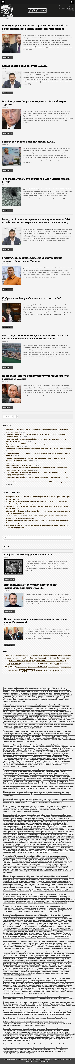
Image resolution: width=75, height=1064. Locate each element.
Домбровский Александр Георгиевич (27, 780)
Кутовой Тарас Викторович (47, 852)
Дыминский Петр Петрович (38, 783)
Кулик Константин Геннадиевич (32, 849)
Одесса (57, 661)
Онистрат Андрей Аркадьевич (27, 908)
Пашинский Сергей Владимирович (25, 922)
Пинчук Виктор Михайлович (25, 926)
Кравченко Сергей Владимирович (28, 839)
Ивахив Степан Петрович (12, 808)
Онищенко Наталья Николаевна (15, 910)
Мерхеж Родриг (54, 886)
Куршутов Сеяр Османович (26, 852)
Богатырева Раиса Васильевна (48, 718)
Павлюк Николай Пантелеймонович (17, 917)
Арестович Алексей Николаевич (31, 696)
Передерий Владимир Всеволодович (53, 922)
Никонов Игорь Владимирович (38, 901)
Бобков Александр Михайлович (24, 718)
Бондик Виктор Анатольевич (53, 723)
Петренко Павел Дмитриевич (31, 923)
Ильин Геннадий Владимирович (36, 810)
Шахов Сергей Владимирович (34, 1029)
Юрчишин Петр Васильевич (61, 1044)
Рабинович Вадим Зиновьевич (15, 941)
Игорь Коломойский (60, 658)
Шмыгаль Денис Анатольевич (22, 1037)
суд (54, 670)
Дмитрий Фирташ (37, 658)
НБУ (44, 660)
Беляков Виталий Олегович (13, 715)
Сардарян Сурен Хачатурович (14, 954)
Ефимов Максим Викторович (39, 788)
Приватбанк (24, 663)
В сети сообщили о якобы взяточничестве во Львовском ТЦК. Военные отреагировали (38, 449)
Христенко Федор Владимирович (57, 1014)
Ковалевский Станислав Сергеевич (59, 826)
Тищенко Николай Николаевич (32, 983)
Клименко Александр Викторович (16, 823)
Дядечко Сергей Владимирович (62, 783)
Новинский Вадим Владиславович (29, 903)
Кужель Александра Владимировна (46, 846)
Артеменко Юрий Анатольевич (15, 698)
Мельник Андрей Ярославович (25, 884)
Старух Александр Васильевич (24, 970)
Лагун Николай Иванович (55, 858)
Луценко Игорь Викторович (32, 869)
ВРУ (40, 655)
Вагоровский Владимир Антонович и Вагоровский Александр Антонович (31, 731)
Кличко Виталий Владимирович (26, 825)
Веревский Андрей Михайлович (54, 735)
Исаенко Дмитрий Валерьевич (28, 811)
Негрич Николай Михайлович (25, 898)
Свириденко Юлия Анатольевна (42, 955)
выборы (55, 667)
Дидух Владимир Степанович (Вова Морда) (19, 778)
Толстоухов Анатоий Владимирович (26, 985)
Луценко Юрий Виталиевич (54, 869)
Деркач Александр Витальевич (41, 775)
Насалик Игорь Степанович (26, 896)
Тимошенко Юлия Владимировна (51, 982)
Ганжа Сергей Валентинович (23, 748)
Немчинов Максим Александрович (51, 898)
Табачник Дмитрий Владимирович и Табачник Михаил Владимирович (31, 978)
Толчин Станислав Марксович (53, 985)
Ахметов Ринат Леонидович (14, 701)
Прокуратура (32, 663)
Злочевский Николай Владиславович (47, 801)
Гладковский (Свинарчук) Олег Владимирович (34, 753)
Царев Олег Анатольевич (36, 1018)
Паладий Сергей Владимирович (43, 917)
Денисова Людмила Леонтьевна (54, 773)
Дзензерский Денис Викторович (57, 776)
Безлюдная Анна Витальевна (46, 711)
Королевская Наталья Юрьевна (14, 836)
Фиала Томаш (61, 1002)
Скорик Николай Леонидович (51, 962)
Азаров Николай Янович (20, 691)
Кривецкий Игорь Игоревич (55, 841)
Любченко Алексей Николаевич (49, 871)
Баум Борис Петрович (57, 708)
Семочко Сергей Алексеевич (35, 960)
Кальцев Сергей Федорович (61, 815)
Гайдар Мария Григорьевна (40, 745)
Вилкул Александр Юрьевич (29, 736)
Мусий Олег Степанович (64, 891)
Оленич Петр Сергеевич (37, 906)
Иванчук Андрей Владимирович (16, 806)
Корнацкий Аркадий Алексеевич (34, 834)
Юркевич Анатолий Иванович (15, 1044)
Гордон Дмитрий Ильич (48, 760)
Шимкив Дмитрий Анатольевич (51, 1034)
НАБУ (39, 660)
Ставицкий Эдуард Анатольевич (41, 968)
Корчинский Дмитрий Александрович (42, 836)
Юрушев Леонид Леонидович (38, 1044)
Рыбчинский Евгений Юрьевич (38, 948)
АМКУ (6, 655)
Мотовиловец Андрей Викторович (16, 891)
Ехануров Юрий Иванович (61, 788)
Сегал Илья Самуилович (25, 957)
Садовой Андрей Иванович (35, 952)
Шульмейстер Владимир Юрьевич (44, 1039)
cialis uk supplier (12, 506)
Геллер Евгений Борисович (23, 750)
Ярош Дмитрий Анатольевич (43, 1051)
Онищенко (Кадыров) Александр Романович (57, 908)
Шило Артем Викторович (28, 1034)
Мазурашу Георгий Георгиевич (39, 876)
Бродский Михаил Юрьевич (46, 724)
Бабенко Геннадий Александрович (16, 705)
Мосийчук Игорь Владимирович (30, 889)
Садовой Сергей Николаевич (57, 952)
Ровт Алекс (25, 945)
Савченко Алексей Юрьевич (13, 952)
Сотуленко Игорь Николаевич (59, 967)
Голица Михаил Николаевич (31, 756)
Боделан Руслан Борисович (33, 721)
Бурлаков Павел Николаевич (42, 726)
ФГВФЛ (30, 667)
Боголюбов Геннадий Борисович (25, 720)
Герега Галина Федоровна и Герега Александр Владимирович (33, 751)
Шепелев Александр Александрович (50, 1032)
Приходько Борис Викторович (30, 935)
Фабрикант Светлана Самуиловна (16, 1002)
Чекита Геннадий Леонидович (36, 1022)
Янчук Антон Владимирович (44, 1048)
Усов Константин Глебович (64, 998)
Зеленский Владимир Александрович (17, 801)
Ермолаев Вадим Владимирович (15, 788)
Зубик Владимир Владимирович (25, 802)
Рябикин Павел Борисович (61, 948)
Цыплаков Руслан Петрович (57, 1018)
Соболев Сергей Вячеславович (14, 967)
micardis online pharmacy (15, 511)
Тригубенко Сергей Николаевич (24, 988)
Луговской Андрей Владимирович (25, 867)
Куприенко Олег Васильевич (31, 851)
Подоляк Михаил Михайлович (15, 930)
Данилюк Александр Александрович (44, 770)
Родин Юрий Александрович (41, 945)
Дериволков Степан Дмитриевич (15, 775)
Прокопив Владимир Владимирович (32, 936)
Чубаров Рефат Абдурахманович (34, 1025)
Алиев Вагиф (58, 691)
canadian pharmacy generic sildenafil (19, 501)
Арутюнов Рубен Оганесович (39, 698)
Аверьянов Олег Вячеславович (46, 690)
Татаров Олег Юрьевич (21, 980)
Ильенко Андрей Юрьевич (58, 808)
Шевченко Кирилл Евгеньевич (24, 1032)
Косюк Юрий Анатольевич (50, 838)
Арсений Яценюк (28, 655)
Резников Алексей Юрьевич (51, 943)
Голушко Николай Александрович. (56, 756)
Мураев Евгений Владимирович (42, 891)
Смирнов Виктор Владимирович (15, 965)
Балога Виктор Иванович (36, 707)
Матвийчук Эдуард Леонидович (15, 881)
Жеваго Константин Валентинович (16, 794)
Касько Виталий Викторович (61, 816)
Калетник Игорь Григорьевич (14, 815)
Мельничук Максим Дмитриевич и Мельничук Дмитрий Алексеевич (38, 885)
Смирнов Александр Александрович (56, 963)
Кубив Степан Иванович (22, 846)
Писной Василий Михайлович (34, 928)
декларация (65, 667)
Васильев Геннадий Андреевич (53, 733)
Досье (47, 658)
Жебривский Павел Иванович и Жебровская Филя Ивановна (46, 792)
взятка (50, 667)
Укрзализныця (21, 667)
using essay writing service (15, 525)
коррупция (27, 670)
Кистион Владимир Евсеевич (28, 821)
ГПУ (24, 657)
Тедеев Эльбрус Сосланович (40, 980)
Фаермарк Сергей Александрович (42, 1002)
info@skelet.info (44, 1061)
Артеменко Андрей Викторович (56, 696)
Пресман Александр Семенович (41, 931)
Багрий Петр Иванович (39, 705)
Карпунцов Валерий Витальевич (37, 816)
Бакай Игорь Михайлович (59, 705)
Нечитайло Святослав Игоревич (53, 899)
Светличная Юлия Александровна (16, 955)
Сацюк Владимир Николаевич (62, 954)
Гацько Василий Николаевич (46, 748)
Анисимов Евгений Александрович (51, 695)
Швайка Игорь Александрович (57, 1029)
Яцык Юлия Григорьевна (25, 1053)
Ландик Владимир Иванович (29, 859)
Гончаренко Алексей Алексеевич (39, 758)
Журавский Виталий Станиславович (45, 794)
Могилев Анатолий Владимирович (54, 887)
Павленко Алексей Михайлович (38, 915)
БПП (36, 655)
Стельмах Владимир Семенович (49, 970)
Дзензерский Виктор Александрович (30, 776)
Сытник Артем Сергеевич (21, 975)
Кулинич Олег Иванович (55, 849)
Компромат (25, 660)
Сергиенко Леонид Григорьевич (28, 962)
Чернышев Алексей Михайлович (54, 1023)
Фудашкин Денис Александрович (52, 1006)
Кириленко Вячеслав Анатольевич (56, 820)
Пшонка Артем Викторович (13, 938)
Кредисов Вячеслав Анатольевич (31, 841)
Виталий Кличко (64, 655)
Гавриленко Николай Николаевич (16, 745)
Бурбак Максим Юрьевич (21, 726)
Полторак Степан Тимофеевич (39, 930)
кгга (16, 670)
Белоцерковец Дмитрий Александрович (58, 713)
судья (58, 670)
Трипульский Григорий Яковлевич (50, 988)
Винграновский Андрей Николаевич (55, 736)
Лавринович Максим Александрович (30, 858)
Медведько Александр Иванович (43, 883)
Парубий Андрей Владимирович (49, 918)
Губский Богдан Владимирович (40, 765)
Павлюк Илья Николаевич (61, 915)
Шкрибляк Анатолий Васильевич (47, 1035)
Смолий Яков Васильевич (38, 965)
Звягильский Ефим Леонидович (60, 799)
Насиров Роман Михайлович (48, 896)
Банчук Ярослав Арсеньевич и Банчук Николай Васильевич (26, 708)
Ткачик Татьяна (51, 983)
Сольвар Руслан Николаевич (37, 967)
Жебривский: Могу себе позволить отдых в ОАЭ (31, 298)
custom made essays (13, 521)
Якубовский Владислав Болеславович (17, 1048)
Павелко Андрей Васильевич (14, 915)
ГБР (20, 658)
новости (46, 670)
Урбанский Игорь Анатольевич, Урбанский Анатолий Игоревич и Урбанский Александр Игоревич (36, 997)
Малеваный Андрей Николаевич (25, 878)
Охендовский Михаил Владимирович (47, 911)
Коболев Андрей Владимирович (32, 826)
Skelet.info (53, 1059)
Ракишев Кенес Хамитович (56, 941)
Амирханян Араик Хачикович (33, 693)
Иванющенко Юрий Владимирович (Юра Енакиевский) (50, 806)
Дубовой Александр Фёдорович (57, 781)
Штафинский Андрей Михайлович (16, 1039)
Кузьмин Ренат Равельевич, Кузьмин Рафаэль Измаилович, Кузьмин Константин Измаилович (38, 846)
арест (35, 667)
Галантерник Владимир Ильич (26, 747)
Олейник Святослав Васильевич (15, 906)
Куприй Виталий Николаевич (54, 851)
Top (70, 1059)
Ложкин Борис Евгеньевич (39, 866)
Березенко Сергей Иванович (42, 716)
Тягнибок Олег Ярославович (34, 993)
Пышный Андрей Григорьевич (57, 938)
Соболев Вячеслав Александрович (62, 965)
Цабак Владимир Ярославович (14, 1018)
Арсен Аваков (15, 655)
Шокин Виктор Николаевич (44, 1037)
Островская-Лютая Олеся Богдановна (17, 911)
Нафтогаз (50, 661)
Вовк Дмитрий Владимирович (53, 738)
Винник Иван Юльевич (12, 738)
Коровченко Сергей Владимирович (61, 834)
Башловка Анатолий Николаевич (53, 710)
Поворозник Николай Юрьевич (58, 928)
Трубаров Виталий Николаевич (26, 990)
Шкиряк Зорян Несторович (23, 1035)
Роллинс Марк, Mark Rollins (24, 947)
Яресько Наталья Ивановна (23, 1049)
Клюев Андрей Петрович (49, 825)
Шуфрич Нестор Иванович (22, 1040)
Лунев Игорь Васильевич (48, 867)
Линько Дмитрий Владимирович (24, 863)
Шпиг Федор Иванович (64, 1037)
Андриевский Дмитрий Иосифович (23, 695)
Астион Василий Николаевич (29, 699)
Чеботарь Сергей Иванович (13, 1022)
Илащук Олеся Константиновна (35, 808)
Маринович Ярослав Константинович (53, 878)
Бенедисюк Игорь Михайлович (36, 715)
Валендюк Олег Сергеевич (30, 733)
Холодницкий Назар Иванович (26, 1013)
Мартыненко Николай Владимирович (30, 879)
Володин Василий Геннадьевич (31, 740)
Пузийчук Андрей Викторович (58, 936)
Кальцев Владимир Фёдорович (38, 815)
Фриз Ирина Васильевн (29, 1006)
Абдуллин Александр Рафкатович (38, 688)
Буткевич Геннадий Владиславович (27, 728)
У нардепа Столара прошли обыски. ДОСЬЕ (28, 141)
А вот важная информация (13, 688)
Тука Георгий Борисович (30, 991)
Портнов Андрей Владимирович (15, 931)
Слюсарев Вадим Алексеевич (31, 963)
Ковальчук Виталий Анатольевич (35, 828)
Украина (10, 666)
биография (42, 667)
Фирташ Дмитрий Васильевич (30, 1004)
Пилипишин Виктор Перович (38, 925)
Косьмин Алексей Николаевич (27, 838)
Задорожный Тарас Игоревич (14, 799)
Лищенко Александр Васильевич (55, 864)
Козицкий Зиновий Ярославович (26, 830)
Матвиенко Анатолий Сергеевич (58, 879)
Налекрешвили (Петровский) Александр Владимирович (24, 894)
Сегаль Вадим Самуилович (45, 957)
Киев (17, 661)
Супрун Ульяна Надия (49, 971)
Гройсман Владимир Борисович (15, 765)
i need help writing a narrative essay (19, 516)
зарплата (11, 670)
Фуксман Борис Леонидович (23, 1007)
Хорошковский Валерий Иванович (31, 1014)
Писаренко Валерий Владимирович (50, 926)
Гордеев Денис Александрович (26, 760)
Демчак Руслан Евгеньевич (21, 772)
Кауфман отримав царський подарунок (28, 554)
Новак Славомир (9, 903)
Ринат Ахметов (47, 663)
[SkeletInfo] (37, 10)
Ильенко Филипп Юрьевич (13, 810)
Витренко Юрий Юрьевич (31, 738)
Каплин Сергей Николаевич (13, 816)
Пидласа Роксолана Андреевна (14, 925)
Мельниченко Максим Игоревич (50, 884)
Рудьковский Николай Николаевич (49, 947)
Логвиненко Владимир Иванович (16, 866)
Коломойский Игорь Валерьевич (53, 831)
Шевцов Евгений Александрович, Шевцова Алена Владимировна (27, 1030)
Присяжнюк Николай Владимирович (28, 933)
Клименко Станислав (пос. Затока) (43, 823)
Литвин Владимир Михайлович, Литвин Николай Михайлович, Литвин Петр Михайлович (36, 863)
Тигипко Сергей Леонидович (27, 982)
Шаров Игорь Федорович (12, 1029)
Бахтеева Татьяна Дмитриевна (28, 710)
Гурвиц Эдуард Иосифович (26, 766)
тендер (64, 670)
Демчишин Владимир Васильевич (46, 772)
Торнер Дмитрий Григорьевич (29, 987)
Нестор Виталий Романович (29, 899)
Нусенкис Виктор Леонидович (55, 903)
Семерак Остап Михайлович (14, 960)
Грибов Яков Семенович (24, 761)
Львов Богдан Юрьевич (27, 871)
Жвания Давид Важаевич (13, 792)
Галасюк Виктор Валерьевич (49, 747)
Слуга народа (64, 663)
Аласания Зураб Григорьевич (42, 691)
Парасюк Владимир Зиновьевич (23, 918)
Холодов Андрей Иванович (48, 1013)
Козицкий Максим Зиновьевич (52, 830)
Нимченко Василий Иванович (62, 901)
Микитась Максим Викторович (28, 887)
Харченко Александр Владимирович (17, 1011)
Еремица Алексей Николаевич (41, 787)
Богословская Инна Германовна (50, 720)
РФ (38, 664)
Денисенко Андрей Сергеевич (30, 773)
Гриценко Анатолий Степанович (55, 763)
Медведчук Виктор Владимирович (16, 883)
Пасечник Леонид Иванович (25, 920)
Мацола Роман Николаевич (61, 881)
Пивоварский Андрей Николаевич (56, 923)
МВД (34, 661)
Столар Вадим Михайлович (29, 971)
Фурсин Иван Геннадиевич (44, 1007)
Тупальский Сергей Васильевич (53, 991)
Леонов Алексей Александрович (41, 861)
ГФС (27, 658)
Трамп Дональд (48, 987)
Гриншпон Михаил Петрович (30, 763)
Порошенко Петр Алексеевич (62, 930)
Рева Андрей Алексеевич (31, 943)
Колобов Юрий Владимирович (28, 831)
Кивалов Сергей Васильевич (31, 820)
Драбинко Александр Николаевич (55, 780)
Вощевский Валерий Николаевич (22, 741)
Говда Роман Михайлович (23, 755)
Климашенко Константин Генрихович (54, 821)
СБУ (57, 663)
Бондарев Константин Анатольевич (28, 723)
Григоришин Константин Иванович (47, 761)
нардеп (38, 670)
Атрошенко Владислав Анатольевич (55, 699)
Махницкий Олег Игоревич (39, 881)
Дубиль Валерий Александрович (32, 781)
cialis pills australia (13, 497)
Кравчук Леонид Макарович (53, 839)
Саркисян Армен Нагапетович (38, 954)
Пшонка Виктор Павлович (35, 938)
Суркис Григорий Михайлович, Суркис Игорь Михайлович (41, 973)
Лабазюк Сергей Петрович (13, 856)
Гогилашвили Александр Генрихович (48, 755)
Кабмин (12, 661)
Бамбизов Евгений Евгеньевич (58, 707)
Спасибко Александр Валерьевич (15, 968)
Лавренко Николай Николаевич (36, 856)
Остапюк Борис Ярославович (60, 910)
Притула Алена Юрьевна (52, 933)
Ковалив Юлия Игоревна (12, 828)
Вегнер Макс (26, 735)
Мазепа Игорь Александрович (14, 876)
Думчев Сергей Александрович (15, 783)
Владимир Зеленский (11, 658)
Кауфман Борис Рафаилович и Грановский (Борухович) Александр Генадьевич (33, 818)
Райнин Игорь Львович (36, 941)
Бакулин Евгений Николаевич (14, 707)
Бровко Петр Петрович (26, 724)
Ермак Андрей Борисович (63, 787)
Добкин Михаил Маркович (47, 778)
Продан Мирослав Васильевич (54, 935)
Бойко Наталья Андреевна (55, 721)
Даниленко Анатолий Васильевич (16, 770)
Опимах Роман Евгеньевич (38, 910)
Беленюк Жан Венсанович (33, 713)
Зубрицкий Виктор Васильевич (51, 802)
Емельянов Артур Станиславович (16, 787)
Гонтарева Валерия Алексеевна (14, 758)
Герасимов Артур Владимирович (46, 750)
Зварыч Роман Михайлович (36, 799)
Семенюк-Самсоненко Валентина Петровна (52, 958)
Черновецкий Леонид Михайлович (27, 1023)
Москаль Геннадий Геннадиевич (56, 889)
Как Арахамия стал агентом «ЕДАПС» (25, 65)
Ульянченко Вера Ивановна (34, 997)
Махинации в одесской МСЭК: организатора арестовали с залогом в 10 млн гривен (37, 477)
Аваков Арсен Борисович (25, 690)
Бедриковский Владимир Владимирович (19, 711)
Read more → (7, 57)
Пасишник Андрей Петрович (48, 920)
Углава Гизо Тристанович (13, 997)
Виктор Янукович (50, 655)
